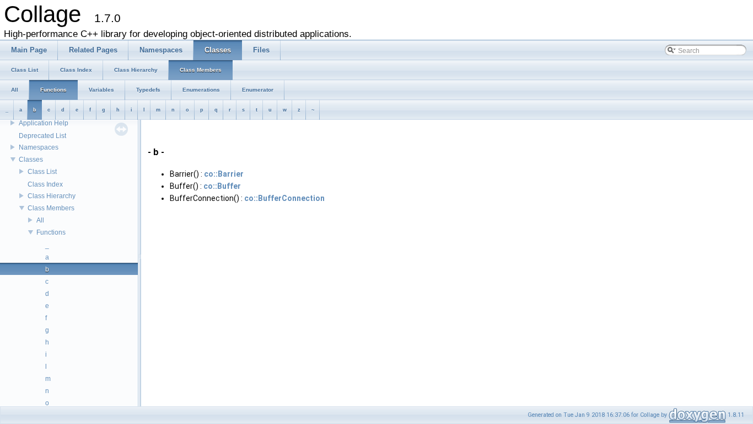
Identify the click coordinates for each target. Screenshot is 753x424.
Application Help (43, 123)
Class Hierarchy (52, 196)
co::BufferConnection (284, 198)
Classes (31, 159)
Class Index (45, 184)
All (40, 220)
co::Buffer (222, 186)
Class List (42, 172)
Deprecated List (42, 136)
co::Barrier (224, 173)
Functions (51, 232)
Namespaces (38, 147)
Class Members (51, 208)
